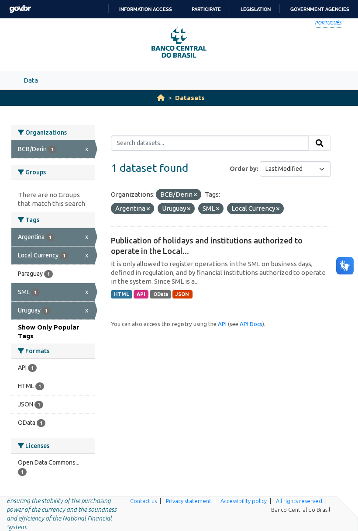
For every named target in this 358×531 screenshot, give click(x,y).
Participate (206, 9)
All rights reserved (299, 501)
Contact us (143, 501)
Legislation (256, 9)
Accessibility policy (243, 501)
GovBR (20, 9)
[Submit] (319, 143)
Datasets (190, 97)
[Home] (161, 97)
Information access (145, 9)
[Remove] (195, 195)
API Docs (251, 324)
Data (31, 80)
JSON (182, 294)
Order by (243, 168)
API (141, 294)
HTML (121, 294)
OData (160, 294)
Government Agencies (319, 9)
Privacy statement (188, 501)
